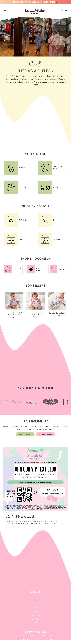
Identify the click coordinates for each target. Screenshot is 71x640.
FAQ (35, 607)
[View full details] (14, 301)
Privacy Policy (35, 615)
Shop (35, 604)
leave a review (25, 434)
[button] (62, 10)
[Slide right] (66, 295)
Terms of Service (35, 623)
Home (35, 596)
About (35, 600)
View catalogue (45, 434)
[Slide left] (66, 298)
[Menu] (5, 10)
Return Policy (35, 619)
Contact (35, 611)
